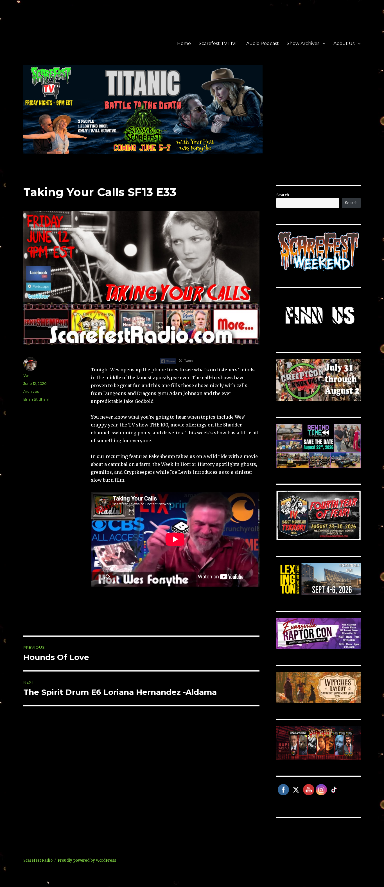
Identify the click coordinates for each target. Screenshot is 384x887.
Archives (31, 391)
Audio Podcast (262, 43)
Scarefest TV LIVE (218, 43)
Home (184, 43)
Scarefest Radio (38, 860)
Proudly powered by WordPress (87, 860)
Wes (27, 375)
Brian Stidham (36, 399)
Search (282, 195)
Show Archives (303, 43)
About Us (343, 43)
